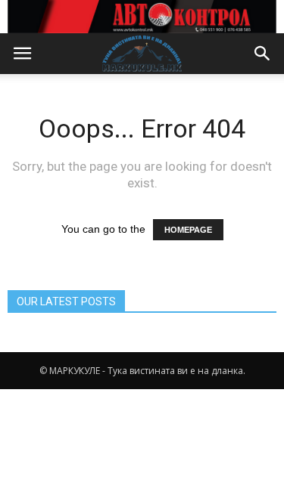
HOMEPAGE (188, 229)
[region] (142, 16)
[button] (263, 53)
